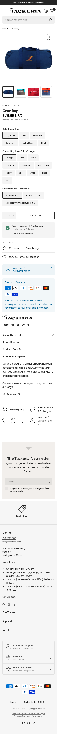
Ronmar (6, 105)
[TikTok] (16, 604)
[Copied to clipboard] (28, 325)
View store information (22, 233)
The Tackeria (9, 612)
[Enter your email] (49, 481)
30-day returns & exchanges (25, 248)
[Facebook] (4, 604)
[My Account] (46, 11)
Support (7, 621)
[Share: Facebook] (13, 325)
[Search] (51, 20)
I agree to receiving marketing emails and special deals (30, 490)
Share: (5, 325)
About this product (13, 335)
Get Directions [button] (9, 596)
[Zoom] (48, 37)
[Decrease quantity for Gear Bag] (5, 215)
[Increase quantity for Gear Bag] (13, 215)
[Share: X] (18, 325)
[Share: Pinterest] (23, 325)
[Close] (51, 267)
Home (5, 28)
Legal (5, 630)
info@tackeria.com (11, 541)
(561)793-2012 (9, 538)
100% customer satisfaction (24, 256)
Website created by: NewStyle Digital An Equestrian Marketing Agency (28, 714)
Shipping (5, 119)
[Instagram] (10, 604)
